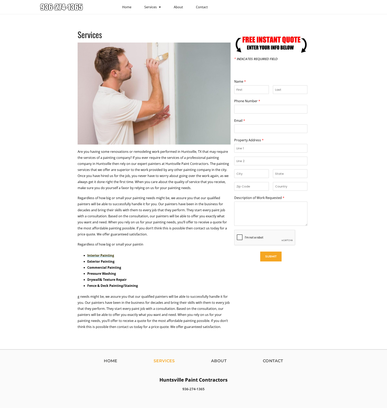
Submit (271, 256)
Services (150, 7)
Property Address (249, 140)
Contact (202, 7)
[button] (284, 7)
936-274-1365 (193, 389)
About (178, 7)
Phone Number (247, 101)
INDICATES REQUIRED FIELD (256, 59)
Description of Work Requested (259, 198)
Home (126, 7)
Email (239, 120)
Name (240, 81)
